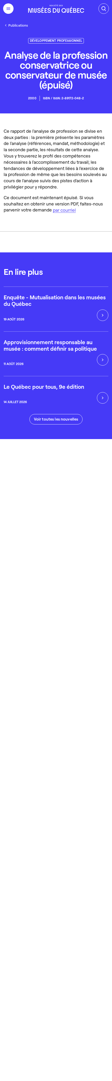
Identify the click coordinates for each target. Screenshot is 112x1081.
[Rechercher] (103, 8)
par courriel (64, 209)
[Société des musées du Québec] (56, 8)
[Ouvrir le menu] (8, 8)
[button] (56, 419)
